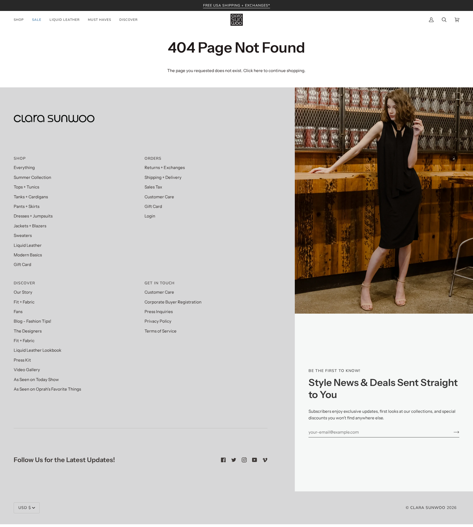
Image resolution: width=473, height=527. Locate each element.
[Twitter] (233, 459)
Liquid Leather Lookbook (37, 350)
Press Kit (22, 360)
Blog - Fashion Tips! (32, 321)
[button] (21, 19)
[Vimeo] (265, 459)
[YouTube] (254, 459)
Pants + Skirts (26, 206)
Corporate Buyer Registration (173, 302)
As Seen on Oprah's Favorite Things (47, 389)
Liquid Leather (28, 245)
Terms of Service (161, 331)
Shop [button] (20, 158)
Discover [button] (24, 283)
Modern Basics (28, 254)
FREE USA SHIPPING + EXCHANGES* (236, 5)
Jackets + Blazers (30, 225)
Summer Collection (32, 177)
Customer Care (159, 196)
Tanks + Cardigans (31, 196)
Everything (24, 167)
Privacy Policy (158, 321)
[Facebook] (223, 459)
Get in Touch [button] (160, 283)
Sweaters (23, 235)
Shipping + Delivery (163, 177)
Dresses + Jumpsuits (33, 216)
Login (150, 216)
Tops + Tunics (26, 187)
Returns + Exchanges (165, 167)
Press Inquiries (159, 311)
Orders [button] (153, 158)
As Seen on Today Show (36, 379)
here (258, 70)
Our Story (23, 292)
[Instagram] (244, 459)
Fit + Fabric (24, 302)
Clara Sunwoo (427, 507)
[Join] (452, 432)
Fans (18, 311)
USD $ (24, 507)
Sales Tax (153, 187)
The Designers (28, 331)
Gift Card (22, 264)
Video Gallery (27, 369)
